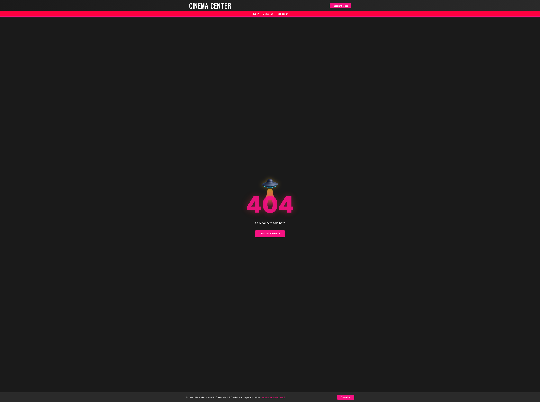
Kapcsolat (282, 13)
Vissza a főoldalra (270, 233)
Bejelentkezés (341, 5)
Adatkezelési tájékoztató (273, 397)
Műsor (255, 13)
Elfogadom (346, 397)
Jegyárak (268, 13)
